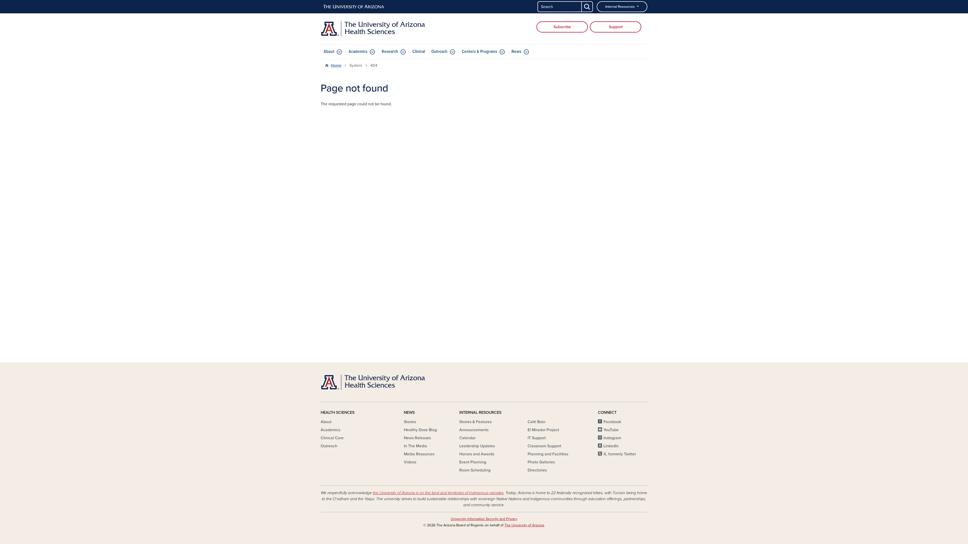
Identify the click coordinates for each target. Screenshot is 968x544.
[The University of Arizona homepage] (354, 7)
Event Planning (472, 462)
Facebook (612, 421)
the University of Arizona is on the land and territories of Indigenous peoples (438, 492)
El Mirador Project (543, 429)
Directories (537, 470)
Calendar (467, 437)
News (516, 52)
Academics (358, 52)
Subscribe (562, 26)
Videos (410, 462)
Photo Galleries (541, 462)
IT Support (537, 437)
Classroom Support (544, 446)
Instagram (612, 437)
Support (616, 26)
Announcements (474, 429)
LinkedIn (611, 446)
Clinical (418, 52)
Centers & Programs (479, 52)
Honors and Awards (476, 454)
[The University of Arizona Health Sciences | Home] (373, 29)
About (329, 52)
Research (390, 52)
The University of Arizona (524, 525)
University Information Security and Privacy (484, 519)
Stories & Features (475, 421)
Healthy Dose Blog (420, 429)
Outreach (439, 52)
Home (336, 65)
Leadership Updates (477, 446)
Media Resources (419, 454)
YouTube (611, 429)
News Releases (417, 437)
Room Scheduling (475, 470)
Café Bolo (536, 421)
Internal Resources (620, 7)
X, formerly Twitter (619, 454)
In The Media (415, 446)
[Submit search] (587, 6)
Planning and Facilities (548, 454)
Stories (410, 421)
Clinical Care (332, 437)
